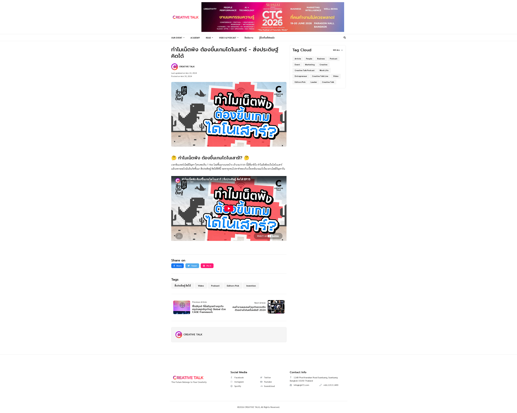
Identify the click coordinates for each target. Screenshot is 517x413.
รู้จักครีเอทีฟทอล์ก (267, 37)
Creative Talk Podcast (305, 70)
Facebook (239, 377)
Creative (323, 64)
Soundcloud (269, 386)
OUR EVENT (177, 37)
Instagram (239, 381)
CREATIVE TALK (193, 334)
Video (201, 285)
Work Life (324, 70)
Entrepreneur (301, 76)
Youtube (267, 381)
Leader (314, 82)
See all (336, 50)
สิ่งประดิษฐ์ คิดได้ (183, 285)
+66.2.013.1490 (330, 385)
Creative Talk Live (320, 76)
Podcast (215, 285)
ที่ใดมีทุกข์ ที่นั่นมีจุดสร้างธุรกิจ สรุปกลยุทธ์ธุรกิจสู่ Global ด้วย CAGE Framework (209, 309)
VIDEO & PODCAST (228, 37)
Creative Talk (328, 82)
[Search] (345, 37)
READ (208, 37)
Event (297, 64)
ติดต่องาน (248, 37)
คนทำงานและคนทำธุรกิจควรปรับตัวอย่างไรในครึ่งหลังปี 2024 (249, 308)
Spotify (237, 386)
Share (178, 265)
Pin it (208, 265)
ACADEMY (195, 37)
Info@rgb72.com (301, 385)
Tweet (194, 265)
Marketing (310, 64)
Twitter (267, 377)
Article (298, 58)
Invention (251, 285)
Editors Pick (233, 285)
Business (321, 58)
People (309, 58)
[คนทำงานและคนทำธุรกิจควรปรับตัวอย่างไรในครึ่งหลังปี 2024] (275, 307)
